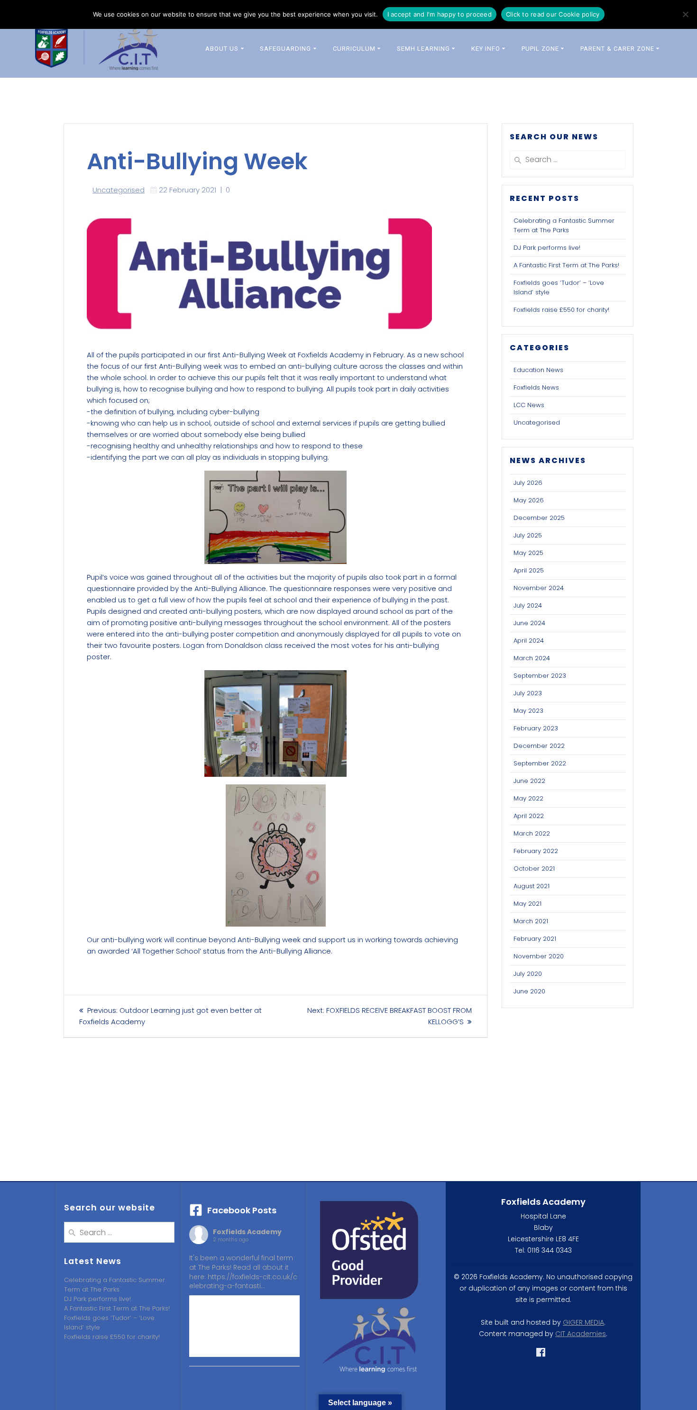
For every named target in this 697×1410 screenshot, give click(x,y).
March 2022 (532, 833)
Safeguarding (285, 48)
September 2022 (540, 763)
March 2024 (532, 658)
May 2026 (529, 500)
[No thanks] (685, 14)
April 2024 (529, 640)
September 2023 (540, 675)
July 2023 (528, 693)
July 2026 (528, 482)
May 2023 (528, 710)
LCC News (529, 404)
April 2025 (529, 570)
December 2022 (539, 745)
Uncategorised (118, 190)
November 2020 (539, 956)
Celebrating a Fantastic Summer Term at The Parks (564, 225)
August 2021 (532, 886)
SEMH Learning (423, 48)
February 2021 (535, 938)
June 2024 (529, 623)
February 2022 (536, 850)
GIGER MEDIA (583, 1322)
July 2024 (528, 605)
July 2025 (528, 535)
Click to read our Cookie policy (553, 14)
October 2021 (534, 868)
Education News (538, 369)
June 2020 (529, 991)
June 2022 (529, 780)
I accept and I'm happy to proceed (439, 14)
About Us (221, 48)
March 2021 (531, 921)
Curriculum (354, 48)
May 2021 (527, 903)
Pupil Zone (540, 48)
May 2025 (528, 552)
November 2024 (539, 587)
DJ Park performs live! (547, 247)
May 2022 (528, 798)
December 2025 (539, 517)
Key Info (485, 48)
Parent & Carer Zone (617, 48)
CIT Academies (580, 1333)
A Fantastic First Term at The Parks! (566, 265)
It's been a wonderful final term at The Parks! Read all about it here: (243, 1272)
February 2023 (536, 728)
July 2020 (528, 973)
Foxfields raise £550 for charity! (561, 309)
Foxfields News (536, 387)
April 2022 (529, 815)
